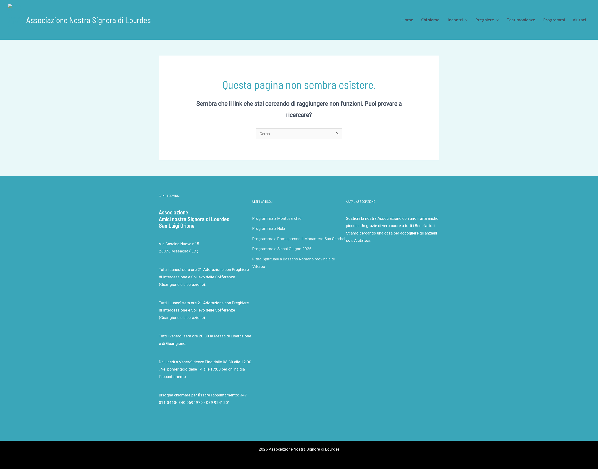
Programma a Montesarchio (277, 218)
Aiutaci (579, 19)
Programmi (554, 19)
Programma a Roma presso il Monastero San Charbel (298, 238)
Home (407, 19)
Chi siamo (430, 19)
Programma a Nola (268, 228)
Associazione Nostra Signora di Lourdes (88, 20)
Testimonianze (521, 19)
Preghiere (484, 19)
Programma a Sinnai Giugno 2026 (282, 248)
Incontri (455, 19)
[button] (465, 20)
